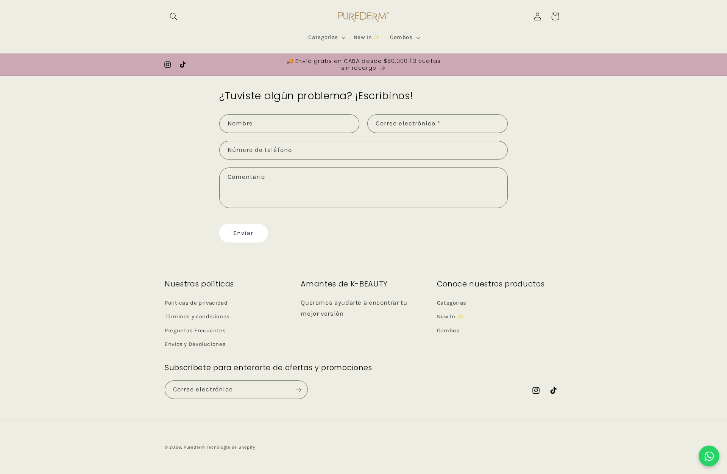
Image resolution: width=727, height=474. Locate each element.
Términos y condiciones (197, 316)
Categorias (451, 302)
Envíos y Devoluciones (195, 344)
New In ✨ (450, 316)
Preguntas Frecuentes (195, 330)
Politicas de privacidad (196, 302)
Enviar (243, 233)
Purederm (195, 447)
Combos (448, 330)
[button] (173, 16)
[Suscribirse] (298, 389)
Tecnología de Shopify (231, 447)
